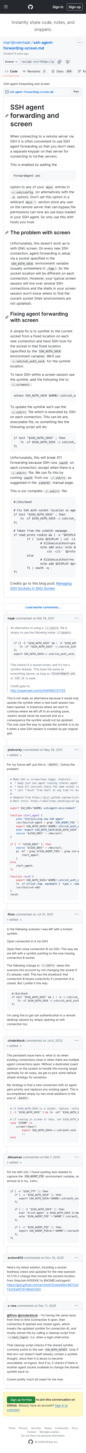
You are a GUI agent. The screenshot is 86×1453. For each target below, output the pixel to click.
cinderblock (16, 1040)
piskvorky (15, 749)
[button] (59, 62)
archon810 (15, 1257)
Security (36, 1428)
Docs (75, 1428)
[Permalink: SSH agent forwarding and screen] (7, 115)
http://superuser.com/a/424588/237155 (37, 690)
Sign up (75, 7)
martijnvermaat (16, 42)
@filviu (12, 1315)
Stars (63, 71)
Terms (11, 1428)
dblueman (15, 1157)
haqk (11, 618)
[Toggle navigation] (5, 7)
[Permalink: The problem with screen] (7, 233)
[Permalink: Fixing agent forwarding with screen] (7, 317)
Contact (31, 1431)
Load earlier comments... (43, 607)
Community (61, 1428)
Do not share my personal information (43, 1435)
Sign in (58, 7)
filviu (11, 914)
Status (48, 1428)
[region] (43, 347)
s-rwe (12, 1305)
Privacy (23, 1428)
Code (14, 71)
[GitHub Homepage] (30, 1442)
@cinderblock (28, 1315)
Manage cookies (49, 1431)
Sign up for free (21, 1399)
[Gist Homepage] (30, 6)
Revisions (36, 71)
